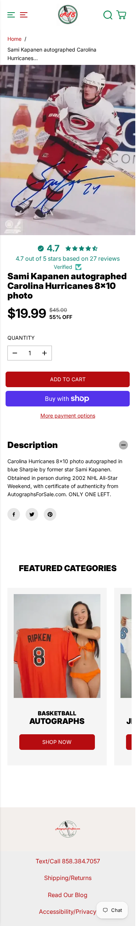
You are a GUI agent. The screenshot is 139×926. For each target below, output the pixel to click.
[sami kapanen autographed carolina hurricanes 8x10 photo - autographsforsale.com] (67, 150)
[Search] (108, 15)
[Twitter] (32, 514)
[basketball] (57, 646)
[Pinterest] (50, 514)
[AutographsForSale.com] (68, 15)
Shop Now (57, 742)
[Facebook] (13, 514)
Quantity (21, 338)
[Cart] (121, 15)
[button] (16, 15)
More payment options (67, 415)
